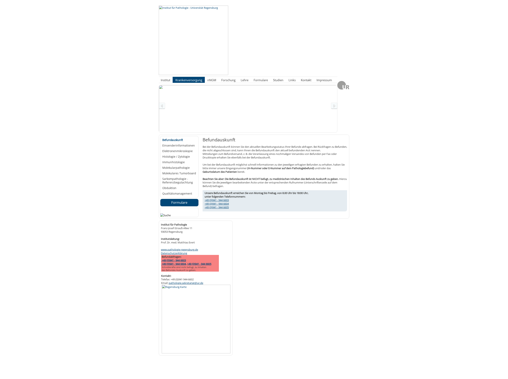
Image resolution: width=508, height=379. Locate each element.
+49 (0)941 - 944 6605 (217, 207)
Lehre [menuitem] (244, 80)
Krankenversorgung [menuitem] (188, 80)
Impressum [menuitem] (324, 80)
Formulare (179, 202)
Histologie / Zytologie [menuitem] (176, 156)
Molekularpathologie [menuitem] (176, 168)
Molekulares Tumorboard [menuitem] (179, 173)
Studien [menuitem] (278, 80)
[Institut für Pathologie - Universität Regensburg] (193, 74)
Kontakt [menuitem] (306, 80)
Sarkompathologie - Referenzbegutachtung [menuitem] (177, 180)
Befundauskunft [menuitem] (172, 140)
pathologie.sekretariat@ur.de (186, 283)
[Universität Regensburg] (343, 88)
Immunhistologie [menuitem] (173, 162)
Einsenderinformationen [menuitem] (178, 145)
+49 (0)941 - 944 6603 (217, 200)
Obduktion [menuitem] (169, 188)
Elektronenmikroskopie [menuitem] (177, 151)
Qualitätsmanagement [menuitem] (177, 193)
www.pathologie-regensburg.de (179, 249)
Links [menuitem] (292, 80)
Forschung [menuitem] (228, 80)
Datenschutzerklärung (174, 253)
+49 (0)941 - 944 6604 (217, 203)
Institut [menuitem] (165, 80)
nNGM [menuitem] (211, 80)
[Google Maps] (196, 352)
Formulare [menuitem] (261, 80)
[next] (334, 106)
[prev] (162, 106)
